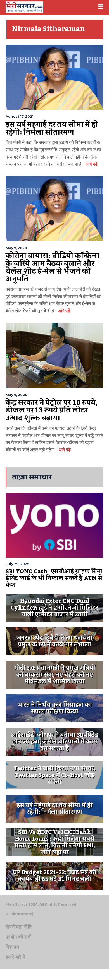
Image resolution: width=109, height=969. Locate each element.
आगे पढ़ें (91, 164)
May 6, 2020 (16, 395)
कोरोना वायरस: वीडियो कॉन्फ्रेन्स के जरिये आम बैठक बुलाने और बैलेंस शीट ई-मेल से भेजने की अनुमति (52, 267)
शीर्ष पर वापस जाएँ (22, 914)
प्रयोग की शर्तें (18, 937)
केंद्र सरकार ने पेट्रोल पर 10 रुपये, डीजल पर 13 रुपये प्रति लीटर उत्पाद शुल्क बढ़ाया (51, 410)
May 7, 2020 (16, 248)
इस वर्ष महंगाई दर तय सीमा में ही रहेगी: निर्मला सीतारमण (52, 128)
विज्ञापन (12, 947)
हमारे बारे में (15, 957)
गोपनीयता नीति (19, 927)
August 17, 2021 (20, 116)
